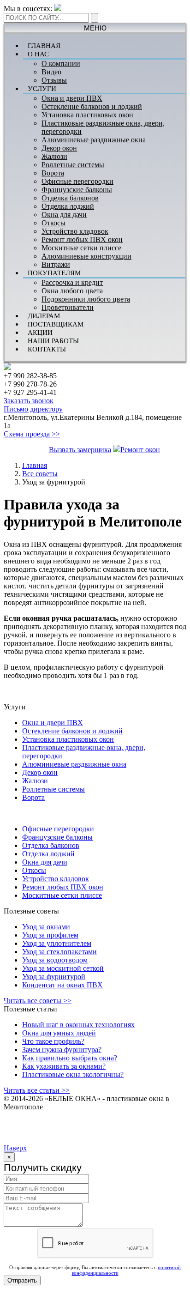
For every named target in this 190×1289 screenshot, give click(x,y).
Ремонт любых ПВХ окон (82, 239)
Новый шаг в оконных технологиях (78, 1025)
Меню (95, 28)
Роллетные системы (73, 165)
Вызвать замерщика (80, 450)
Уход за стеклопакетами (59, 952)
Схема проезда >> (32, 434)
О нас (38, 54)
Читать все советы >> (37, 1001)
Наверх (15, 1148)
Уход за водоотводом (55, 960)
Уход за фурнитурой (53, 976)
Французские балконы (77, 190)
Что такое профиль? (53, 1041)
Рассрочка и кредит (72, 282)
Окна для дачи (64, 214)
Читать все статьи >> (37, 1090)
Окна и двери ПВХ (72, 98)
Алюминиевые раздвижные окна (94, 140)
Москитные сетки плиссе (81, 248)
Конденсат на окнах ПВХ (62, 985)
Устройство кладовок (75, 231)
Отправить (22, 1280)
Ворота (53, 173)
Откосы (53, 223)
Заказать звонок (28, 401)
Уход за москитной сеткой (63, 968)
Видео (51, 72)
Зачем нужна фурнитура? (61, 1049)
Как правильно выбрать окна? (69, 1058)
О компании (61, 63)
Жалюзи (54, 156)
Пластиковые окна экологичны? (73, 1074)
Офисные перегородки (77, 181)
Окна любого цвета (72, 291)
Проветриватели (68, 307)
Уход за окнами (46, 927)
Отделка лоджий (68, 206)
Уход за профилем (50, 935)
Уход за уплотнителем (56, 943)
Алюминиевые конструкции (86, 256)
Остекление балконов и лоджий (92, 106)
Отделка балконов (70, 198)
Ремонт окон (140, 450)
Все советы (40, 474)
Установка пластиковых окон (87, 115)
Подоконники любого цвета (86, 299)
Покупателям (54, 273)
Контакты (47, 349)
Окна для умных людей (59, 1033)
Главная (34, 465)
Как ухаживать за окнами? (64, 1066)
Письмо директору (33, 409)
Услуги (42, 88)
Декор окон (59, 148)
